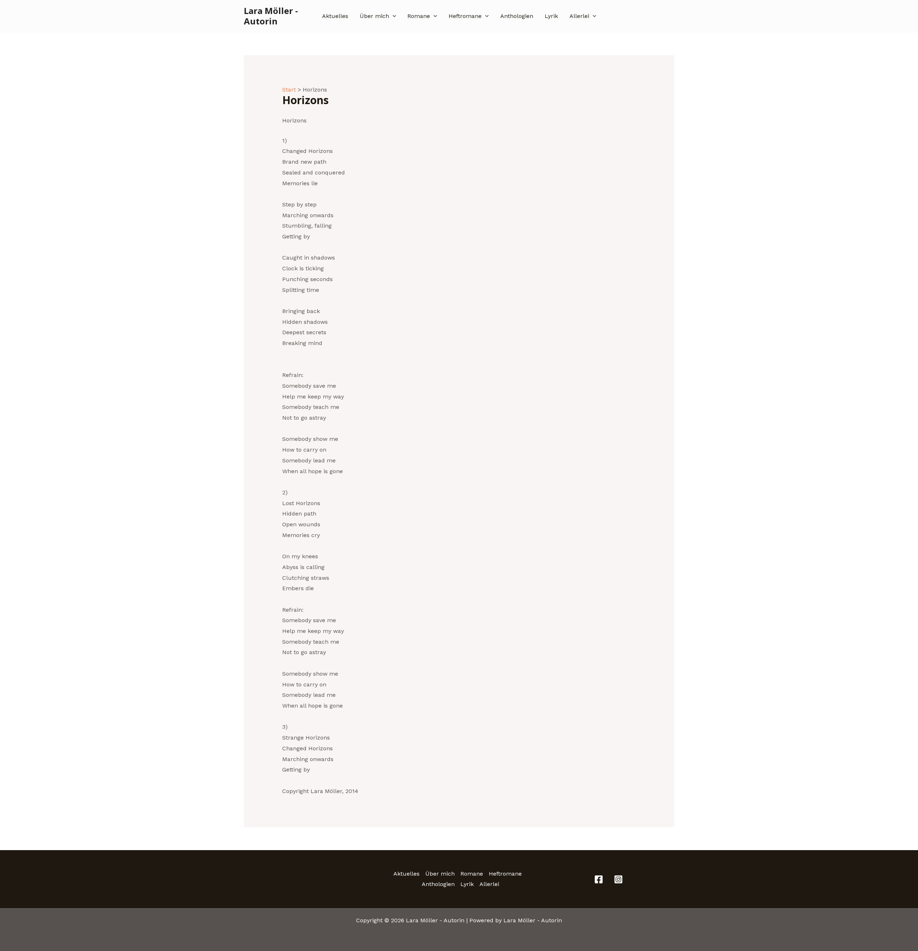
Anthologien (516, 16)
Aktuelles (335, 16)
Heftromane (465, 16)
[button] (392, 16)
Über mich (374, 16)
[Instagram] (618, 879)
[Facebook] (598, 879)
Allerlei (579, 16)
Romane (418, 16)
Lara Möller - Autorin (271, 16)
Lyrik (551, 16)
